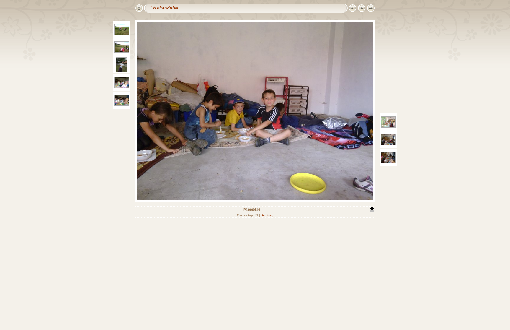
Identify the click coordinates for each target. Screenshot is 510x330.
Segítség (267, 215)
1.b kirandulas (164, 8)
